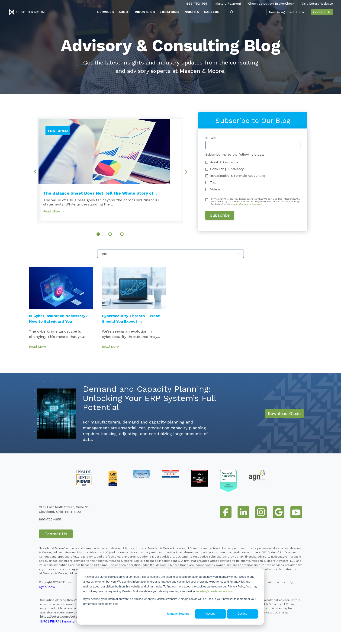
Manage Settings (178, 613)
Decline (242, 613)
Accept (210, 613)
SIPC (43, 621)
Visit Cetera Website (317, 3)
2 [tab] (110, 234)
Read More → (53, 211)
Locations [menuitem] (169, 12)
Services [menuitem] (105, 12)
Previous (34, 170)
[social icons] (226, 512)
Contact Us (322, 12)
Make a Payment (228, 3)
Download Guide (284, 413)
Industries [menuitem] (145, 12)
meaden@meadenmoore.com (214, 591)
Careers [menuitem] (211, 12)
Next (188, 170)
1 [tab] (98, 234)
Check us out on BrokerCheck (271, 3)
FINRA (54, 621)
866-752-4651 (197, 3)
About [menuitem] (124, 12)
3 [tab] (122, 234)
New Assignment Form (286, 12)
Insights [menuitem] (191, 12)
